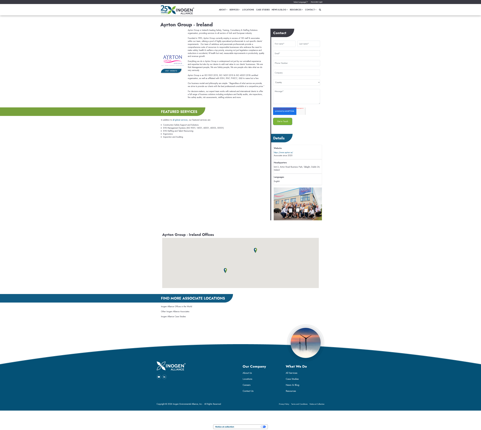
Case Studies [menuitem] (263, 9)
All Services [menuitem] (291, 373)
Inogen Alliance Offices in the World (176, 306)
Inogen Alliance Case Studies (173, 316)
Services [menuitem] (234, 9)
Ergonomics (168, 133)
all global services (180, 119)
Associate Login (317, 2)
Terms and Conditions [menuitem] (299, 404)
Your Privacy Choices (248, 426)
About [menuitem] (222, 9)
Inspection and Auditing (173, 136)
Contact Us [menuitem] (248, 391)
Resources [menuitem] (295, 9)
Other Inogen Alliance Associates (175, 311)
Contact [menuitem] (310, 9)
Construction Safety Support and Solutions (181, 124)
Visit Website (171, 70)
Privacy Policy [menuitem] (284, 404)
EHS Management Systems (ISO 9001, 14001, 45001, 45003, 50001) (193, 127)
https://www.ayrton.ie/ (283, 152)
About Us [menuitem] (247, 373)
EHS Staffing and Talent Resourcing (178, 130)
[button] (255, 250)
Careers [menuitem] (247, 385)
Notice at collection (224, 426)
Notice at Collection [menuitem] (317, 404)
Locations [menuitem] (248, 9)
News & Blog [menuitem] (279, 9)
